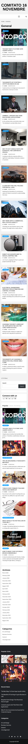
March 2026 (5, 573)
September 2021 (6, 618)
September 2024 (6, 599)
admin (5, 52)
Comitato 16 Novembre (14, 7)
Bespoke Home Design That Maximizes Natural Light (12, 701)
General (5, 31)
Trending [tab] (17, 406)
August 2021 (5, 620)
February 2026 (6, 575)
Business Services (8, 517)
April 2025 (5, 588)
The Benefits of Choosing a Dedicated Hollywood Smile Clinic (12, 361)
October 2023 (6, 607)
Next (6, 378)
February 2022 (6, 610)
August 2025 (5, 586)
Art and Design (7, 457)
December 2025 (6, 581)
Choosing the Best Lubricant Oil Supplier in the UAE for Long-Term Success (13, 326)
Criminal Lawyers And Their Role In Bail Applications (12, 706)
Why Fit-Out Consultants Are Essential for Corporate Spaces (12, 150)
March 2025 (5, 591)
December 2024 (6, 596)
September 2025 (6, 583)
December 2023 (6, 604)
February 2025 (6, 594)
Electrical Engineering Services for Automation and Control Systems (12, 289)
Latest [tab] (11, 406)
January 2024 (5, 602)
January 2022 (5, 612)
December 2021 (6, 615)
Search (4, 383)
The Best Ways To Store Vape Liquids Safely (13, 691)
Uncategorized (6, 639)
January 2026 (5, 578)
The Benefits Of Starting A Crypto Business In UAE (13, 695)
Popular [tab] (5, 406)
